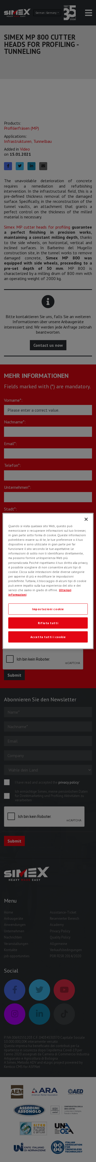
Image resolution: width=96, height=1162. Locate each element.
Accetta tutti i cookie (48, 637)
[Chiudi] (86, 519)
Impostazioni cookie (48, 609)
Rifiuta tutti (48, 623)
